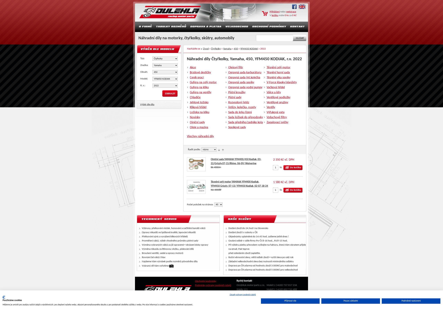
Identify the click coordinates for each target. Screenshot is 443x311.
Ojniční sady (197, 122)
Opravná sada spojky (241, 82)
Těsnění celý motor (278, 67)
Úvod (206, 49)
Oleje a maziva (199, 127)
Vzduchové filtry (277, 117)
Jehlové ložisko (199, 102)
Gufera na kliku (199, 87)
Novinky (195, 117)
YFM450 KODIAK (249, 49)
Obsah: (144, 72)
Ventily (271, 107)
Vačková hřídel (276, 87)
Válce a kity (274, 92)
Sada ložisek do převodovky (245, 117)
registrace (291, 12)
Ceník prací (197, 77)
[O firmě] (144, 27)
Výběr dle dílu (147, 104)
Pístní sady (234, 97)
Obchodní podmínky (205, 281)
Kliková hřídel (198, 107)
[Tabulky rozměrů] (171, 27)
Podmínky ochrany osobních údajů (213, 285)
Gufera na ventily (200, 92)
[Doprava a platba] (206, 27)
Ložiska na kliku (199, 112)
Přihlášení (275, 12)
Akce (193, 67)
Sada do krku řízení (240, 112)
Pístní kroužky (236, 92)
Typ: (142, 58)
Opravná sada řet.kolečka (244, 77)
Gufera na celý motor (203, 82)
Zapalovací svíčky (277, 122)
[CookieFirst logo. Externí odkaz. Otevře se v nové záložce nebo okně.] (4, 297)
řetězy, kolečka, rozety (242, 107)
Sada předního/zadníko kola (245, 122)
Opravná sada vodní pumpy (245, 87)
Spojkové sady (237, 127)
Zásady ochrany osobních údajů (243, 295)
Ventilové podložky (278, 97)
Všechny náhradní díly (200, 136)
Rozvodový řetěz (238, 102)
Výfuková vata (275, 112)
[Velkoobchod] (237, 27)
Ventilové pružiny (277, 102)
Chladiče (195, 97)
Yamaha (227, 49)
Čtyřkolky (216, 49)
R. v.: (142, 85)
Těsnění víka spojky (278, 77)
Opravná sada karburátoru (244, 72)
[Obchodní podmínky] (269, 27)
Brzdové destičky (200, 72)
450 (236, 49)
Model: (144, 79)
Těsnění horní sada (278, 72)
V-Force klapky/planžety (282, 82)
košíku (275, 15)
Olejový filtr (235, 67)
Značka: (144, 65)
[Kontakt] (297, 27)
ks (281, 167)
